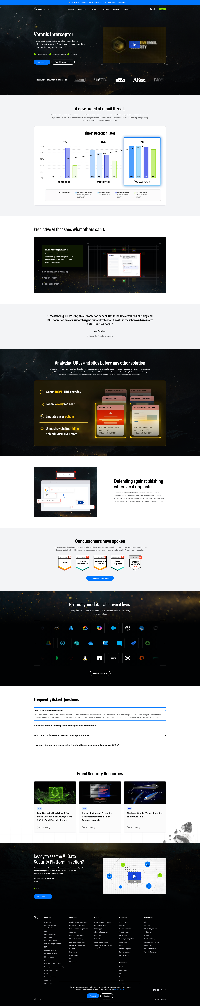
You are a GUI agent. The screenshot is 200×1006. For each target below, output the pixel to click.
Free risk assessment (63, 62)
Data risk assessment (76, 935)
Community (148, 945)
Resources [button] (127, 9)
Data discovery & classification (50, 927)
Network (97, 939)
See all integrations (101, 942)
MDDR (46, 973)
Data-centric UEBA (50, 940)
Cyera (121, 973)
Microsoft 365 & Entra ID (102, 922)
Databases (98, 935)
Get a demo (42, 62)
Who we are (123, 922)
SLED (71, 958)
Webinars (147, 932)
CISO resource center (151, 942)
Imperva (122, 980)
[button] (134, 45)
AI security (73, 932)
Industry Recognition (126, 939)
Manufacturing (74, 955)
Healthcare (73, 952)
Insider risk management (78, 922)
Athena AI (47, 980)
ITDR (46, 960)
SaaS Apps (98, 929)
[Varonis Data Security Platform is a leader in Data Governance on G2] (100, 570)
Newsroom (123, 935)
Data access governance (53, 943)
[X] (162, 990)
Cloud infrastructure (101, 932)
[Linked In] (154, 990)
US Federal (73, 962)
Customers (105, 9)
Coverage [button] (93, 9)
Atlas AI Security (50, 950)
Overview (47, 922)
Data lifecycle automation (78, 942)
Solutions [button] (82, 9)
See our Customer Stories (100, 578)
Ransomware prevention (77, 925)
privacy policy (119, 989)
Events (146, 935)
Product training (150, 948)
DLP (45, 947)
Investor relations (125, 929)
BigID (121, 967)
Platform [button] (71, 9)
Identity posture (49, 957)
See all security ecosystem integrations (103, 946)
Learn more (121, 2)
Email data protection (51, 970)
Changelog (48, 983)
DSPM (46, 931)
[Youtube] (158, 990)
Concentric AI (124, 970)
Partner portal (124, 955)
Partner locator (124, 952)
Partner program (125, 948)
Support (147, 925)
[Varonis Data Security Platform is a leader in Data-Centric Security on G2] (82, 570)
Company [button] (116, 9)
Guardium (122, 977)
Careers (122, 925)
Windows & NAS (100, 925)
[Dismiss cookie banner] (140, 984)
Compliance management (78, 929)
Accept (93, 996)
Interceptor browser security (54, 967)
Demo (162, 9)
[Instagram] (165, 990)
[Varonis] (41, 9)
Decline (107, 996)
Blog (146, 922)
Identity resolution (50, 953)
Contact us (123, 942)
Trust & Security (124, 932)
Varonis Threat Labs (151, 952)
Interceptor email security (53, 963)
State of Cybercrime (151, 929)
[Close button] (165, 2)
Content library (149, 939)
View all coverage (100, 673)
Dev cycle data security (77, 945)
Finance (72, 948)
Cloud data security (76, 939)
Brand (121, 945)
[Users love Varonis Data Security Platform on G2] (135, 570)
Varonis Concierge (50, 977)
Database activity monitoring (50, 936)
